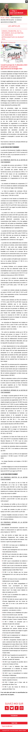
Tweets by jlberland (7, 726)
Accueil (2, 17)
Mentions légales (22, 730)
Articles (7, 17)
